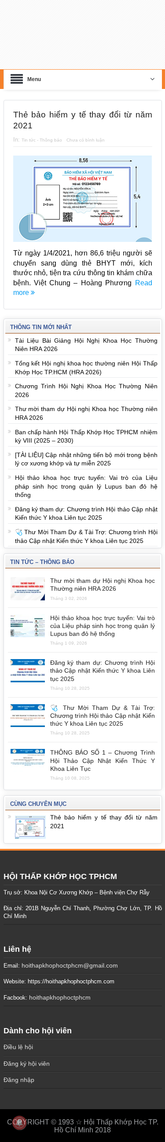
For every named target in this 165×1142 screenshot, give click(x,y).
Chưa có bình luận (85, 134)
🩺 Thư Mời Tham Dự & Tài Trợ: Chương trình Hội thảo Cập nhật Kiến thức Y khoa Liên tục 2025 (102, 710)
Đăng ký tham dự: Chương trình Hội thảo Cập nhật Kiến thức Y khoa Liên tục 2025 (102, 665)
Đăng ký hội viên (27, 1058)
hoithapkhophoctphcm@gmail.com (70, 960)
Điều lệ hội (18, 1041)
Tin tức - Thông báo (42, 134)
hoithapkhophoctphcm (60, 992)
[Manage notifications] (19, 1123)
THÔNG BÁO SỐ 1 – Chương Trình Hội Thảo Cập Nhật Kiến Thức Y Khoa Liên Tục (102, 755)
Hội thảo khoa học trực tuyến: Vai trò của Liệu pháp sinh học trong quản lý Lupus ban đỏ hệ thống (86, 481)
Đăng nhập (19, 1074)
